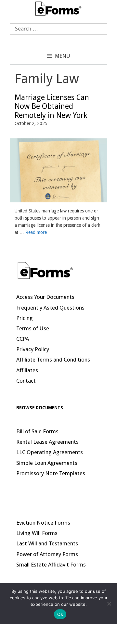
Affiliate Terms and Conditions (53, 359)
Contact (26, 380)
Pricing (24, 318)
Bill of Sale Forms (37, 431)
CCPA (22, 339)
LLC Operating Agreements (49, 452)
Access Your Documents (45, 297)
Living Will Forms (37, 533)
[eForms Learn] (58, 8)
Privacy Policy (32, 349)
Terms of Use (32, 328)
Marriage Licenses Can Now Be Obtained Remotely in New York (52, 106)
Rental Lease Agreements (47, 442)
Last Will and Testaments (47, 543)
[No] (109, 603)
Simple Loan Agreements (46, 463)
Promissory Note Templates (50, 473)
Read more (36, 232)
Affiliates (27, 370)
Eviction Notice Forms (43, 522)
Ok (60, 614)
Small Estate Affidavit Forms (51, 564)
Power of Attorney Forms (47, 554)
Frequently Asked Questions (50, 307)
